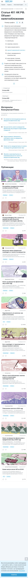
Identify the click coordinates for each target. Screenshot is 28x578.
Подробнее (22, 570)
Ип (4, 321)
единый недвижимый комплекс (16, 50)
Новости (11, 259)
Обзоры (12, 228)
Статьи (10, 195)
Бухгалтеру (5, 228)
